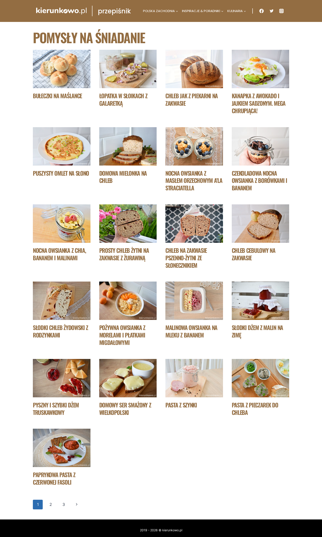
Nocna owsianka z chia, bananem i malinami (59, 254)
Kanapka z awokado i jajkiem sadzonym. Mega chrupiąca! (258, 103)
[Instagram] (281, 11)
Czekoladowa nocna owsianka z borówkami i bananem (259, 180)
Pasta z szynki (181, 405)
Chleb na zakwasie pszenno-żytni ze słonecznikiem (186, 257)
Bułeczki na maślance (57, 95)
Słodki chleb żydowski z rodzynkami (60, 331)
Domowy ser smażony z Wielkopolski (125, 409)
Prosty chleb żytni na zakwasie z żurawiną (124, 254)
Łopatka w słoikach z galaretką (123, 99)
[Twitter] (271, 11)
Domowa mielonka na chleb (123, 177)
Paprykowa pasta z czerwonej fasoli (54, 478)
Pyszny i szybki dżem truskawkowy (56, 409)
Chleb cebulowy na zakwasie (253, 254)
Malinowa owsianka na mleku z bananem (191, 331)
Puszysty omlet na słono (61, 173)
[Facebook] (261, 11)
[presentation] (61, 69)
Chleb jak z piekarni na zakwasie (191, 99)
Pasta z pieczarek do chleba (255, 409)
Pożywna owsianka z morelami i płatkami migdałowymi (122, 335)
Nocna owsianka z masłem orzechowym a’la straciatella (193, 180)
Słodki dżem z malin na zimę (257, 331)
